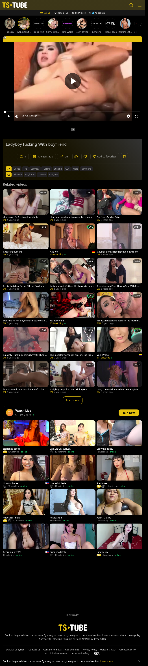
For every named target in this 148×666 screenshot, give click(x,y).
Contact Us (34, 649)
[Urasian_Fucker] (26, 471)
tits (25, 168)
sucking (58, 168)
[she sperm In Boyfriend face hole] (26, 205)
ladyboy (35, 168)
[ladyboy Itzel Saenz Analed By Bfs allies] (26, 377)
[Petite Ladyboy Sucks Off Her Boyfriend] (26, 274)
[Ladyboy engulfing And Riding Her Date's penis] (72, 377)
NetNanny (87, 639)
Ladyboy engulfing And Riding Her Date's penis (70, 389)
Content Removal (52, 649)
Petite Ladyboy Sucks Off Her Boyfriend (24, 286)
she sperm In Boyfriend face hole (20, 217)
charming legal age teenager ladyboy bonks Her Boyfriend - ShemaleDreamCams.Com (72, 217)
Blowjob (18, 174)
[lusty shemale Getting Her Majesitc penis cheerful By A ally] (72, 274)
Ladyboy (53, 174)
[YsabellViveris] (72, 308)
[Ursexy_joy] (119, 540)
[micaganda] (73, 505)
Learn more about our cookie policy (121, 635)
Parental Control (127, 649)
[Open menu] (140, 5)
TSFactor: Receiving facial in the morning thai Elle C (118, 320)
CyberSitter (100, 639)
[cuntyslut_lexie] (73, 471)
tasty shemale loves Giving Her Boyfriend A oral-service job (119, 389)
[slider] (72, 112)
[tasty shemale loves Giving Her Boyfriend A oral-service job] (119, 377)
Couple (42, 174)
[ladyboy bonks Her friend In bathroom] (119, 239)
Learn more (106, 661)
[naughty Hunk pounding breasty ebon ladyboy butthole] (26, 343)
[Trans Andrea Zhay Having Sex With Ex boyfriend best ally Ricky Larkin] (119, 274)
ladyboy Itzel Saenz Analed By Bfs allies (23, 389)
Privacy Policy (89, 649)
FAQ (113, 649)
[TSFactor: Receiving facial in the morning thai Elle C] (119, 308)
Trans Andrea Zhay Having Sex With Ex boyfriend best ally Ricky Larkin (118, 286)
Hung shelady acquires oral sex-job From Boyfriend (72, 355)
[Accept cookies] (139, 661)
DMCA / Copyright (15, 649)
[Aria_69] (72, 240)
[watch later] (7, 193)
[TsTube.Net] (14, 5)
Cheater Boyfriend (13, 252)
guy (67, 168)
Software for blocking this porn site (58, 639)
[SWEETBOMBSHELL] (73, 437)
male (75, 168)
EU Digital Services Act (57, 653)
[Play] (73, 81)
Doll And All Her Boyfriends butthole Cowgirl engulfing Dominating (25, 320)
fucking (46, 168)
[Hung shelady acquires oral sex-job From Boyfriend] (72, 343)
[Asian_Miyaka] (119, 505)
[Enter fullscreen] (136, 116)
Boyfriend (30, 174)
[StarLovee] (119, 471)
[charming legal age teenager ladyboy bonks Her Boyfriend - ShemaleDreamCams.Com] (72, 205)
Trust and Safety (80, 653)
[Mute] (16, 116)
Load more (72, 400)
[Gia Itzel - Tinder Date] (119, 205)
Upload (104, 649)
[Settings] (128, 116)
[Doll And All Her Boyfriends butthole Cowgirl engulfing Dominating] (26, 308)
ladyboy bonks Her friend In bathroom (117, 252)
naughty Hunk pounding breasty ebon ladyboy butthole (25, 355)
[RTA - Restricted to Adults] (96, 653)
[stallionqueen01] (26, 437)
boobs (17, 168)
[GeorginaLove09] (26, 540)
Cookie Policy (72, 649)
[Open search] (131, 5)
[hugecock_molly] (26, 505)
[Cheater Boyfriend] (26, 239)
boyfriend (86, 168)
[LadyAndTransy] (119, 437)
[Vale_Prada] (119, 343)
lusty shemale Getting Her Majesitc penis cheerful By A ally (71, 286)
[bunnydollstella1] (73, 540)
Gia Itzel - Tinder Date (108, 217)
